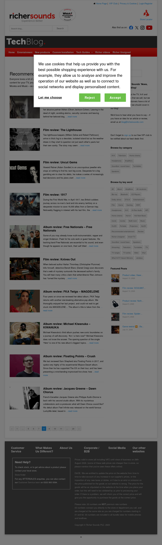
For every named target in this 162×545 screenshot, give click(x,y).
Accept (115, 97)
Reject (90, 97)
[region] (82, 81)
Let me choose (50, 97)
